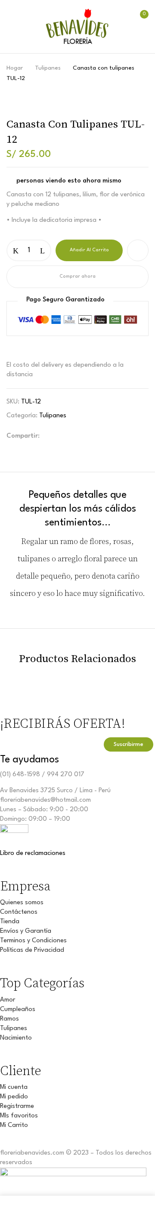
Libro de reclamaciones (32, 853)
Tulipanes (48, 68)
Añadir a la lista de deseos (138, 250)
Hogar (14, 68)
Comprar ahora (77, 276)
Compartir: (23, 436)
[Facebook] (54, 434)
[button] (139, 28)
